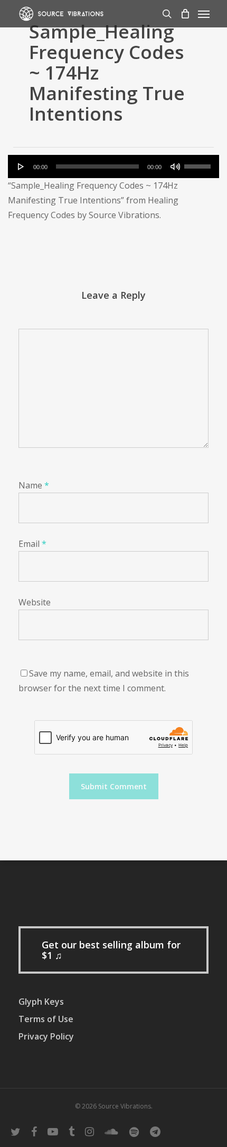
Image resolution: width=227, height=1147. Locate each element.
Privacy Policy (46, 1036)
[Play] (21, 166)
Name (33, 485)
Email (32, 544)
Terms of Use (45, 1019)
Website (34, 602)
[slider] (199, 163)
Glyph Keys (41, 1001)
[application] (113, 166)
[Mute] (175, 166)
